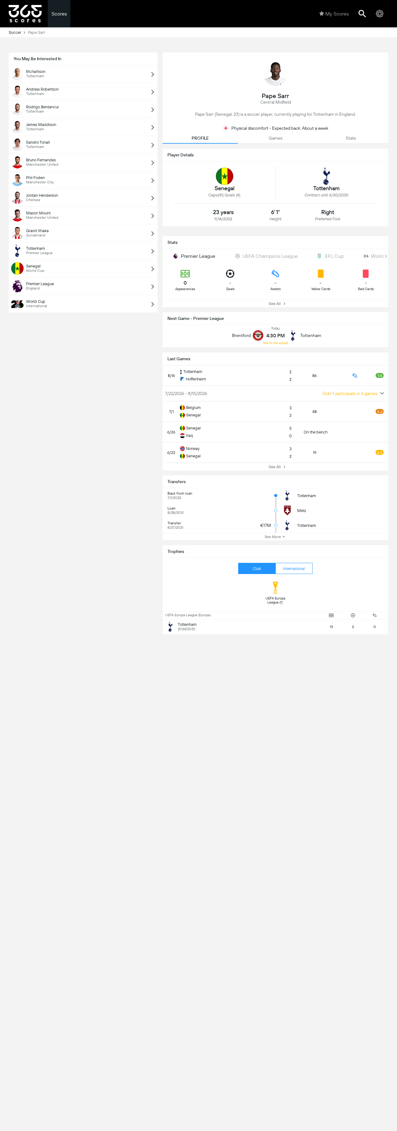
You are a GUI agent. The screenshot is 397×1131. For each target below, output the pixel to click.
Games (275, 138)
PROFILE (200, 138)
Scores (59, 14)
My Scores (337, 14)
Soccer (15, 32)
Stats (351, 138)
